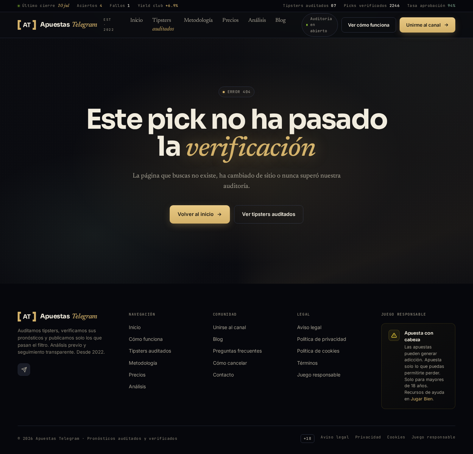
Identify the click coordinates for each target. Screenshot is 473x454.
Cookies (396, 437)
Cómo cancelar (230, 363)
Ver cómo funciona (369, 25)
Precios (230, 20)
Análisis (257, 20)
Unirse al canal (229, 327)
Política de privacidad (321, 339)
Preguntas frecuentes (237, 351)
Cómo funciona (146, 339)
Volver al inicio (196, 214)
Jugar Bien (421, 398)
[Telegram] (24, 369)
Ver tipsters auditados (268, 214)
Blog (280, 20)
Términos (307, 363)
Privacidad (368, 437)
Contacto (223, 375)
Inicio (136, 20)
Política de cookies (318, 351)
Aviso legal (309, 327)
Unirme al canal (423, 25)
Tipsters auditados (150, 351)
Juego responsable (318, 375)
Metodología (198, 20)
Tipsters (163, 25)
